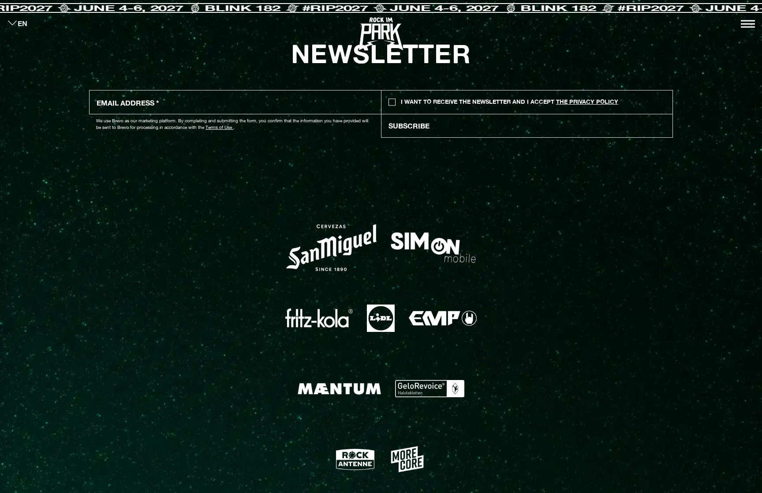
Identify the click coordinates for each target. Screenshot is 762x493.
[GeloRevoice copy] (429, 388)
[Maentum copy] (339, 389)
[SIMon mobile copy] (433, 247)
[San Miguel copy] (331, 247)
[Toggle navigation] (748, 23)
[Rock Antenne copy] (355, 459)
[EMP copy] (443, 318)
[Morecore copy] (407, 459)
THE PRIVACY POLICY (587, 101)
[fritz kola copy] (319, 318)
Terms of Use (219, 127)
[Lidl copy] (380, 318)
